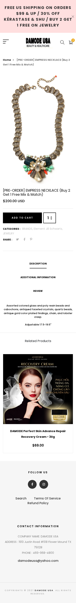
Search (21, 498)
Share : (7, 239)
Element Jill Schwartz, (48, 229)
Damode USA (44, 590)
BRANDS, (28, 229)
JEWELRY (8, 233)
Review (38, 291)
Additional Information (38, 277)
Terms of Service (47, 498)
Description (38, 263)
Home (7, 60)
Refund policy (38, 503)
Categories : (11, 228)
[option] (38, 129)
